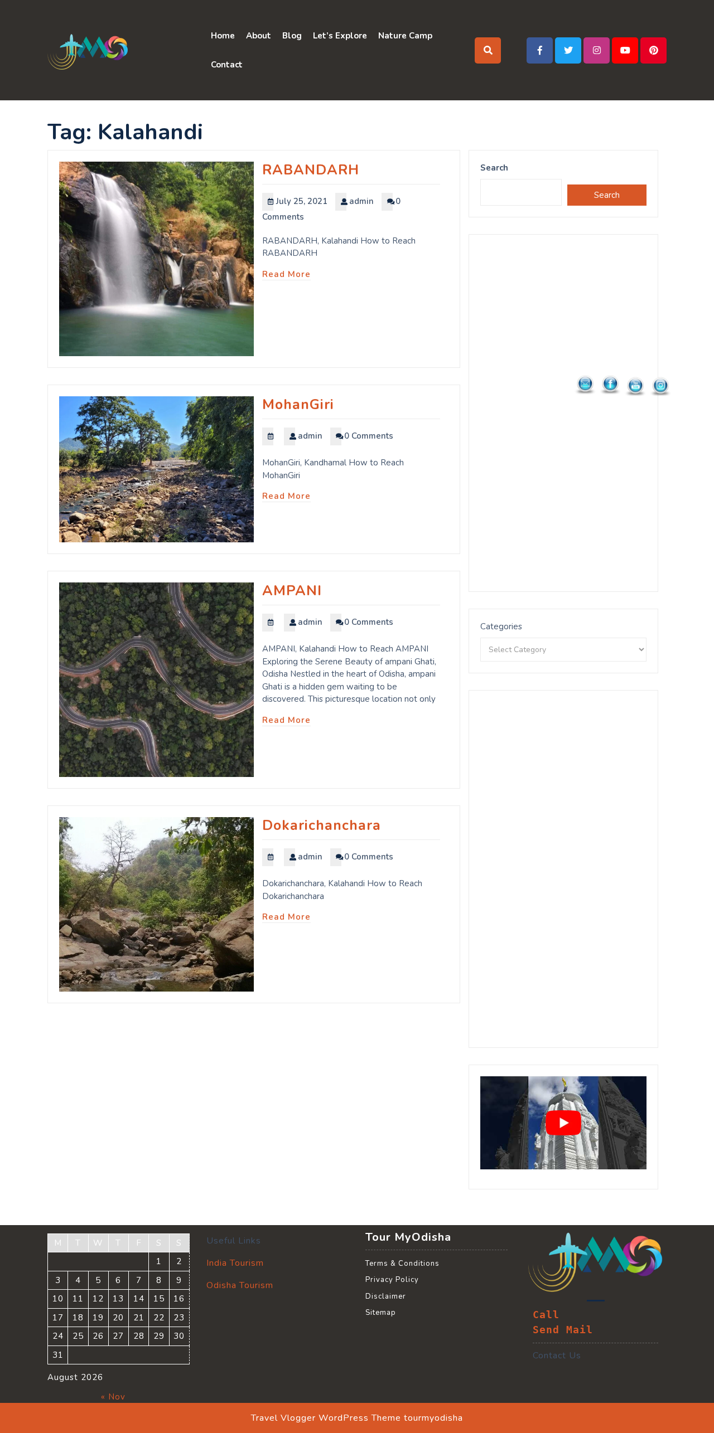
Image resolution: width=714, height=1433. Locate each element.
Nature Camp (405, 35)
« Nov (113, 1396)
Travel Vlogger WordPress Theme (326, 1418)
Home (223, 35)
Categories (501, 626)
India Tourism (235, 1263)
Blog (292, 35)
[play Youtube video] (563, 1123)
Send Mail (563, 1329)
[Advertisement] (563, 413)
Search (494, 167)
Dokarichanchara (321, 825)
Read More (286, 274)
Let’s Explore (340, 35)
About (258, 35)
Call (546, 1314)
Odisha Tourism (239, 1285)
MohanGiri (298, 404)
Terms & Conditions (402, 1264)
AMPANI (292, 590)
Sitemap (380, 1313)
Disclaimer (385, 1296)
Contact (227, 64)
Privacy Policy (392, 1280)
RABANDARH (310, 170)
